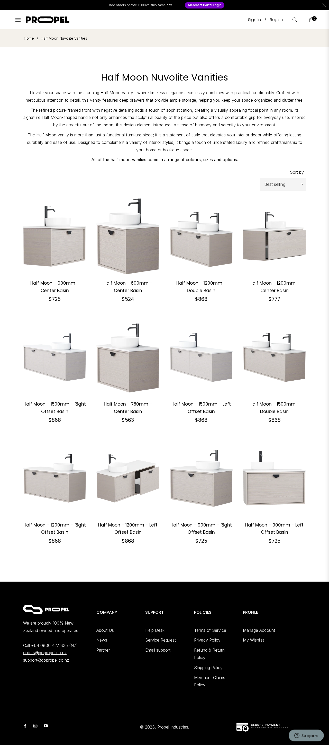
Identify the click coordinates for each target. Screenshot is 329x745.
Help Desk (154, 630)
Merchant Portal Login (204, 5)
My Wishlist (253, 640)
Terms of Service (210, 630)
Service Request (160, 640)
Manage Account (259, 630)
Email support (157, 650)
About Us (105, 630)
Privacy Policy (207, 640)
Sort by (297, 172)
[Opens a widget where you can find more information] (306, 736)
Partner (103, 650)
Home (29, 38)
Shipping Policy (208, 667)
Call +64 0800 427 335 (45, 645)
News (101, 640)
